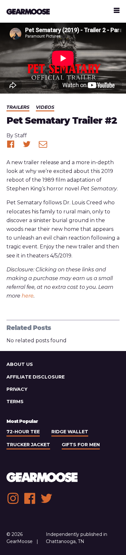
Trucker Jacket (28, 444)
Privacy (16, 389)
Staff (21, 135)
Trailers (17, 107)
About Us (19, 364)
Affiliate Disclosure (35, 377)
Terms (15, 401)
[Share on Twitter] (27, 144)
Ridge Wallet (69, 432)
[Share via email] (43, 144)
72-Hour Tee (23, 432)
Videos (45, 107)
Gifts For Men (81, 444)
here (28, 296)
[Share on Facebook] (10, 144)
